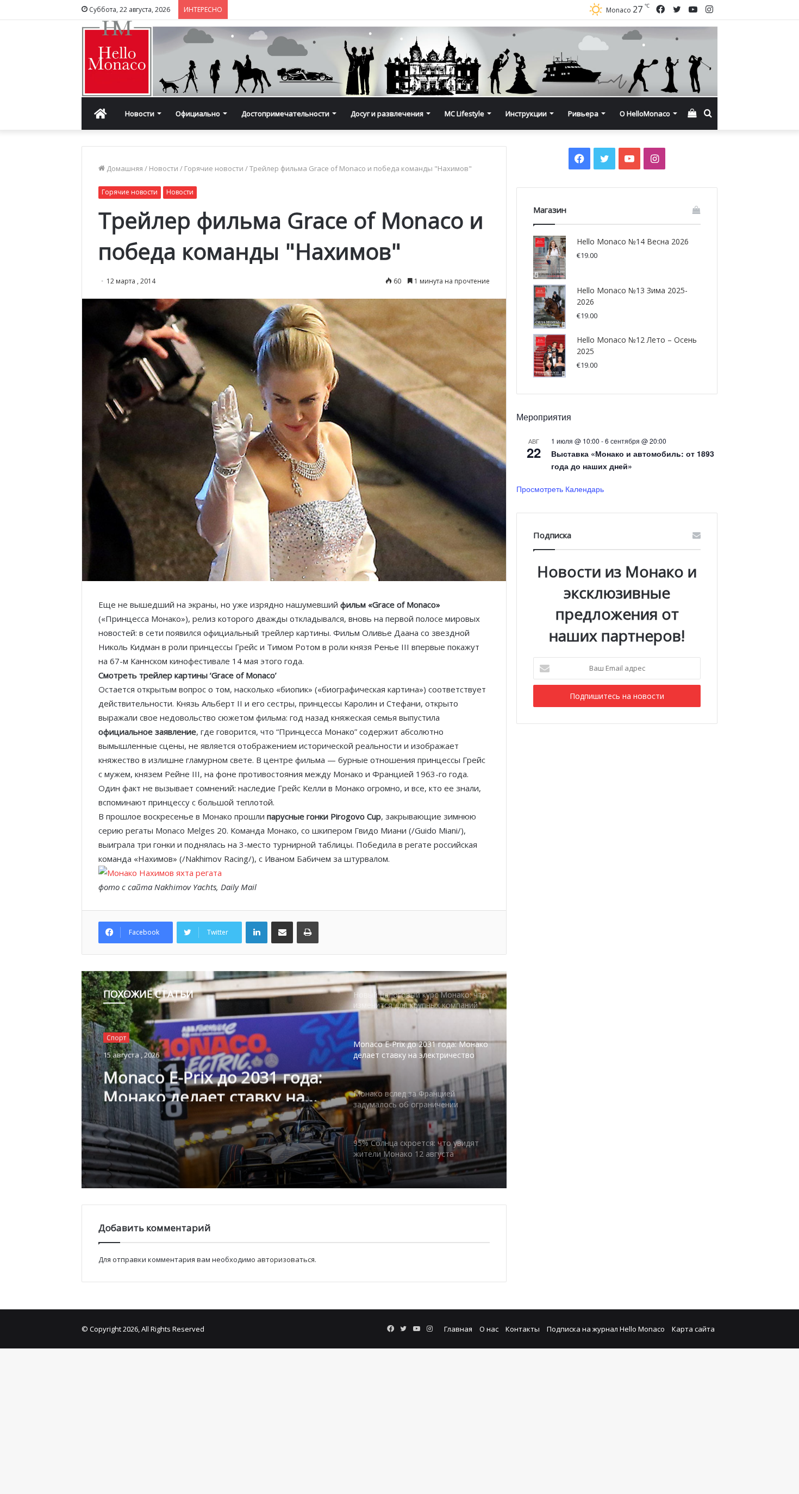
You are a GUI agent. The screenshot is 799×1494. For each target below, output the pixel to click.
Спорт (116, 1036)
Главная (458, 1329)
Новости (139, 113)
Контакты (522, 1329)
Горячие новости (214, 168)
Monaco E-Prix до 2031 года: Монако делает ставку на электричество (212, 1081)
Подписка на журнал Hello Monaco (606, 1329)
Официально (198, 113)
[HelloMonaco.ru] (399, 59)
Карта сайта (693, 1329)
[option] (294, 1079)
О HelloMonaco (645, 113)
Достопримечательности (285, 113)
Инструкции (526, 113)
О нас (488, 1329)
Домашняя (124, 168)
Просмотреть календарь (560, 488)
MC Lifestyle (464, 113)
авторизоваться (286, 1259)
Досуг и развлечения (387, 113)
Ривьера (583, 113)
